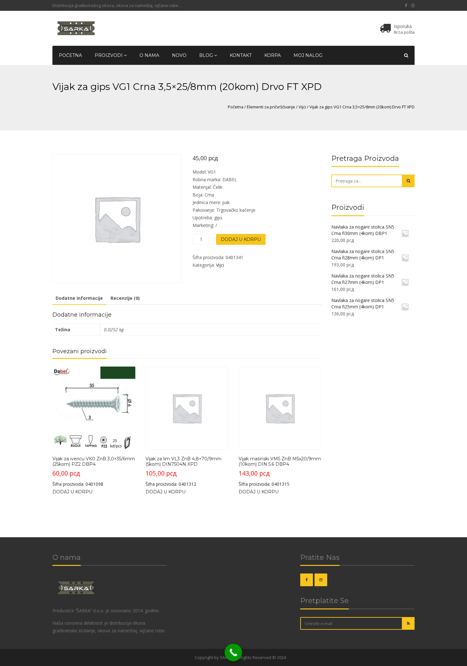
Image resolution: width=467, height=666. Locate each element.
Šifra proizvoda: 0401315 (280, 471)
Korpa (272, 55)
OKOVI (187, 657)
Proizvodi (109, 55)
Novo (179, 55)
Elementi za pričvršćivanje (271, 107)
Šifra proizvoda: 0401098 (93, 471)
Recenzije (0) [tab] (125, 298)
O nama (149, 55)
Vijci (302, 107)
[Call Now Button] (233, 652)
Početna (70, 55)
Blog (206, 55)
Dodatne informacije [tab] (79, 298)
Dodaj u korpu (241, 239)
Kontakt (241, 55)
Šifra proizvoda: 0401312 (183, 471)
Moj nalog (308, 55)
